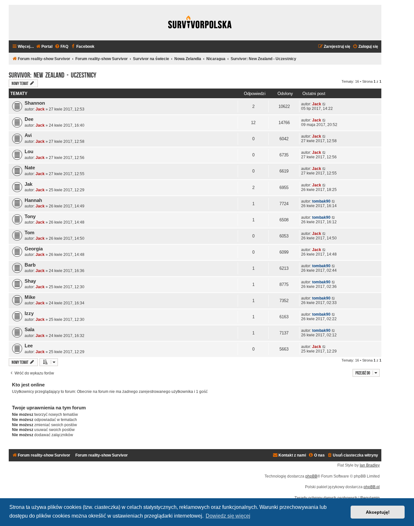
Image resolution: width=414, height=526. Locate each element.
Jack (40, 109)
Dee (29, 119)
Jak (28, 184)
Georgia (34, 248)
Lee (29, 345)
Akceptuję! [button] (378, 512)
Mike (30, 297)
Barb (30, 265)
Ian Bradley (370, 465)
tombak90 (321, 201)
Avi (28, 135)
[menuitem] (44, 46)
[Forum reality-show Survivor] (199, 22)
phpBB (311, 476)
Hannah (33, 200)
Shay (30, 281)
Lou (29, 151)
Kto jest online (28, 384)
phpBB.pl (372, 487)
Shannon (35, 103)
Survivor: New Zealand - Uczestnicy (52, 74)
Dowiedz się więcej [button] (228, 516)
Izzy (29, 313)
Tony (30, 216)
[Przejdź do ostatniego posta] (324, 104)
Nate (30, 167)
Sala (29, 329)
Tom (29, 232)
